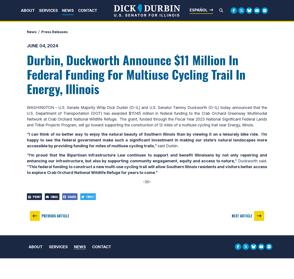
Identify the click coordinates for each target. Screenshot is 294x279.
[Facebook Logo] (234, 10)
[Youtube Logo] (257, 10)
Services (48, 10)
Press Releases (54, 32)
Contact (87, 10)
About (28, 10)
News (68, 10)
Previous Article (55, 216)
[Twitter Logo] (241, 10)
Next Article (242, 216)
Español (198, 10)
